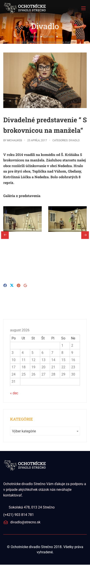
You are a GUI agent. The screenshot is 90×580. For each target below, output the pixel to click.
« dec (14, 393)
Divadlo (49, 36)
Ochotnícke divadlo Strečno (32, 547)
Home (34, 36)
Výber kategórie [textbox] (24, 431)
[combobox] (45, 431)
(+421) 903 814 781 (18, 515)
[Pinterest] (18, 285)
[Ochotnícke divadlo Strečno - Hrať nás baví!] (45, 8)
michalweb (14, 140)
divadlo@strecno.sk (25, 522)
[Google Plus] (25, 285)
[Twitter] (12, 286)
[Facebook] (5, 285)
